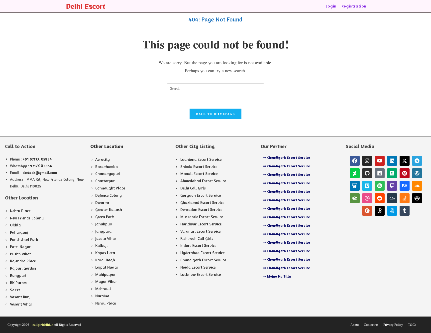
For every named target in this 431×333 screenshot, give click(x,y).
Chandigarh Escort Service (203, 259)
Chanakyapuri (107, 173)
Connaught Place (110, 187)
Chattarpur (105, 180)
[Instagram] (367, 161)
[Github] (367, 173)
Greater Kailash (108, 209)
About (354, 325)
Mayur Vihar (106, 281)
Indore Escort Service (198, 245)
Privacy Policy (393, 325)
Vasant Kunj (20, 296)
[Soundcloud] (417, 186)
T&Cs (412, 325)
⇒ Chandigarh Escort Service (286, 157)
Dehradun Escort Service (201, 209)
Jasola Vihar (105, 238)
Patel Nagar (20, 246)
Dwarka (102, 202)
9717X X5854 (41, 166)
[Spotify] (380, 186)
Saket (15, 289)
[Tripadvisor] (355, 198)
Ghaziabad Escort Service (202, 202)
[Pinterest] (405, 173)
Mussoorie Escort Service (201, 216)
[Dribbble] (367, 198)
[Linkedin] (392, 161)
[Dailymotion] (380, 173)
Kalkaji (101, 245)
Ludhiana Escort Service (200, 159)
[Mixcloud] (392, 198)
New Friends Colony (27, 217)
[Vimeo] (367, 186)
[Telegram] (417, 161)
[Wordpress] (417, 173)
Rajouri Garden (23, 268)
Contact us (371, 325)
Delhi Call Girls (193, 187)
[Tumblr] (405, 211)
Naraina (102, 295)
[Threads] (380, 211)
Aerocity (102, 159)
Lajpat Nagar (106, 267)
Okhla (15, 224)
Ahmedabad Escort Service (203, 180)
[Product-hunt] (367, 211)
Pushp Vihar (20, 253)
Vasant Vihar (21, 304)
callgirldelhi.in (42, 325)
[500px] (392, 211)
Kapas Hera (105, 252)
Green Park (104, 216)
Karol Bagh (105, 259)
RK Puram (18, 282)
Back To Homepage (215, 113)
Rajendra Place (23, 260)
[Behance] (405, 186)
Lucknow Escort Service (200, 274)
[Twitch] (392, 186)
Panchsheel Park (24, 239)
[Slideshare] (355, 186)
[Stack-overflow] (405, 198)
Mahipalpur (105, 274)
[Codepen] (417, 198)
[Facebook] (355, 161)
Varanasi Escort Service (200, 231)
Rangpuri (18, 275)
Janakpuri (103, 223)
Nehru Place (20, 210)
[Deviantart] (355, 173)
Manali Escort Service (198, 173)
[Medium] (392, 173)
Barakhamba (106, 166)
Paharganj (19, 232)
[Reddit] (380, 198)
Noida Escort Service (198, 267)
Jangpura (103, 231)
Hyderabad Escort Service (202, 252)
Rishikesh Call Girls (196, 238)
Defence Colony (108, 195)
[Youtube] (380, 161)
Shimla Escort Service (198, 166)
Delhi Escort (85, 6)
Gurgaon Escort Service (200, 195)
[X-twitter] (405, 161)
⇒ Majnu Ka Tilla (277, 276)
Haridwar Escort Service (200, 223)
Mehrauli (103, 288)
